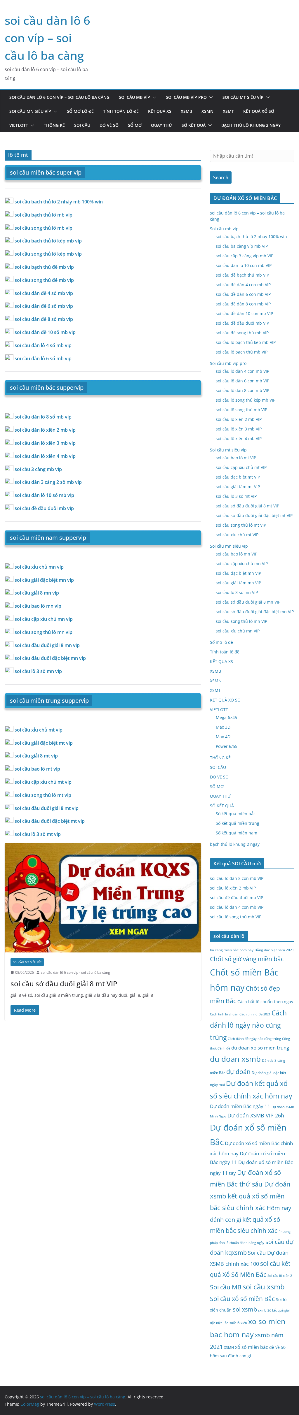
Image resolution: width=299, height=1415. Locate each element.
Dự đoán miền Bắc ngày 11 (240, 1106)
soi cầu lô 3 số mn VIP (237, 592)
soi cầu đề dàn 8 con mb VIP (243, 304)
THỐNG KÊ (54, 125)
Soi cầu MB (225, 1287)
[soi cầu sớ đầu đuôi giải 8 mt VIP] (103, 897)
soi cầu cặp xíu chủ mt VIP (241, 467)
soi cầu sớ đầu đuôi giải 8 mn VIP (248, 602)
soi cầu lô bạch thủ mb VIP (241, 352)
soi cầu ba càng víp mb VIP (242, 246)
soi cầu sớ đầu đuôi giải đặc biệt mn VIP (255, 611)
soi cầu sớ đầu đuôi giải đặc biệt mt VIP (254, 515)
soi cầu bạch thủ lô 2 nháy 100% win (251, 236)
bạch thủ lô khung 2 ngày (251, 125)
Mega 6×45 (226, 717)
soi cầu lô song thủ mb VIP (241, 409)
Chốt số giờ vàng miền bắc (247, 959)
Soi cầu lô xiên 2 (279, 1276)
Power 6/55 (226, 746)
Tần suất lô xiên (235, 1323)
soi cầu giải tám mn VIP (238, 583)
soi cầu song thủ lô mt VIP (241, 525)
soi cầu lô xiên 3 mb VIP (239, 429)
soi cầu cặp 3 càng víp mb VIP (244, 256)
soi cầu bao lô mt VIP (236, 457)
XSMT (228, 111)
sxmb (262, 1310)
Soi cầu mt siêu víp (242, 97)
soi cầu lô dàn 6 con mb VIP (242, 381)
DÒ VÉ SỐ (109, 125)
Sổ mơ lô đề (80, 111)
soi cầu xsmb (264, 1286)
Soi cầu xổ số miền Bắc (242, 1298)
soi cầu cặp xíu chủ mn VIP (242, 563)
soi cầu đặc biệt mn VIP (238, 573)
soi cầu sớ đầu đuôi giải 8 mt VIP (64, 983)
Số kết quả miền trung (237, 823)
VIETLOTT (18, 125)
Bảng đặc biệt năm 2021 (274, 950)
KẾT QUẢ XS (159, 111)
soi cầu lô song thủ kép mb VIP (245, 400)
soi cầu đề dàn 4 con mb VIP (243, 284)
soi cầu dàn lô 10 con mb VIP (244, 265)
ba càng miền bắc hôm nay (231, 950)
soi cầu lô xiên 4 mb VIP (239, 438)
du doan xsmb (235, 1059)
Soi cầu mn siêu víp (30, 111)
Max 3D (223, 727)
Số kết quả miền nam (236, 833)
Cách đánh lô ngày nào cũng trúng (248, 1025)
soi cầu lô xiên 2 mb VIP (239, 419)
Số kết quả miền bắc (235, 813)
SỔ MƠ (135, 125)
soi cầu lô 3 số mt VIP (236, 496)
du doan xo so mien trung (260, 1047)
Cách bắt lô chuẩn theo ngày (265, 1001)
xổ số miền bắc (251, 1347)
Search (220, 177)
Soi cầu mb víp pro (186, 97)
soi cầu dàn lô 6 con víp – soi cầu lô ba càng (47, 37)
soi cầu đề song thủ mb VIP (242, 332)
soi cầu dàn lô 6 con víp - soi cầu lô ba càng (75, 972)
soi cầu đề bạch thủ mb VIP (242, 275)
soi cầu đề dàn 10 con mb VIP (244, 313)
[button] (153, 97)
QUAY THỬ (161, 125)
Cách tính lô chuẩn (224, 1014)
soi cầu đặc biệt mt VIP (238, 477)
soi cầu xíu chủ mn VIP (238, 631)
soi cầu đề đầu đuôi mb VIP (242, 323)
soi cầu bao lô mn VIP (236, 554)
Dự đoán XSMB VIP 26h (255, 1115)
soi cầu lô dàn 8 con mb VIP (242, 390)
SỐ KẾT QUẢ (194, 125)
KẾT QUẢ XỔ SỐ (258, 111)
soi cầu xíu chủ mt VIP (237, 534)
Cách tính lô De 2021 (254, 1014)
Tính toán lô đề (121, 111)
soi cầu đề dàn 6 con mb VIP (243, 294)
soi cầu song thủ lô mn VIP (241, 621)
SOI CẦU (82, 125)
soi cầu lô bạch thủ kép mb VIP (246, 342)
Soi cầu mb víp (134, 97)
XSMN (207, 111)
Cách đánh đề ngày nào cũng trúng (254, 1039)
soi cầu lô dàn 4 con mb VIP (242, 371)
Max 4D (223, 736)
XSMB (186, 111)
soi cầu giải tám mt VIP (238, 486)
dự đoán (238, 1071)
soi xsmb (245, 1309)
